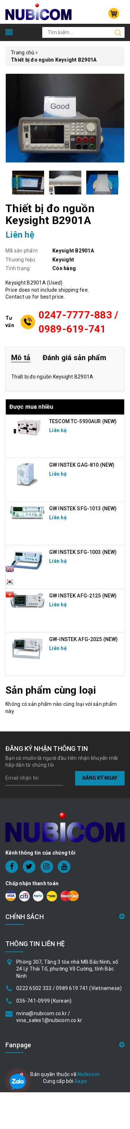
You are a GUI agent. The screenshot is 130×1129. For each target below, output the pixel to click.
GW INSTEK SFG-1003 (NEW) (83, 552)
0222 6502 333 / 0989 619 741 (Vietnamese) (69, 988)
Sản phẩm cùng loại (50, 690)
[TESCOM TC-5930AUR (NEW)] (27, 427)
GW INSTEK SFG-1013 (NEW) (83, 508)
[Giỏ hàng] (113, 13)
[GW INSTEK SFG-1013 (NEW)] (27, 512)
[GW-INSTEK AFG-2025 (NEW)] (27, 648)
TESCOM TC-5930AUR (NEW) (83, 421)
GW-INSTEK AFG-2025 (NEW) (83, 639)
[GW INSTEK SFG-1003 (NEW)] (27, 560)
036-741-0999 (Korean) (44, 1001)
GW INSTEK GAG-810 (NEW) (81, 465)
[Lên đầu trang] (119, 785)
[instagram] (46, 866)
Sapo (80, 1081)
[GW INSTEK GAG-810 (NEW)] (27, 474)
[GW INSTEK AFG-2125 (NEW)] (27, 601)
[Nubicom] (38, 11)
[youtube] (64, 866)
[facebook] (11, 866)
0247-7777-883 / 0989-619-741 (78, 322)
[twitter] (29, 866)
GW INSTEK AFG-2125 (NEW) (83, 596)
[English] (9, 571)
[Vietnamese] (9, 583)
